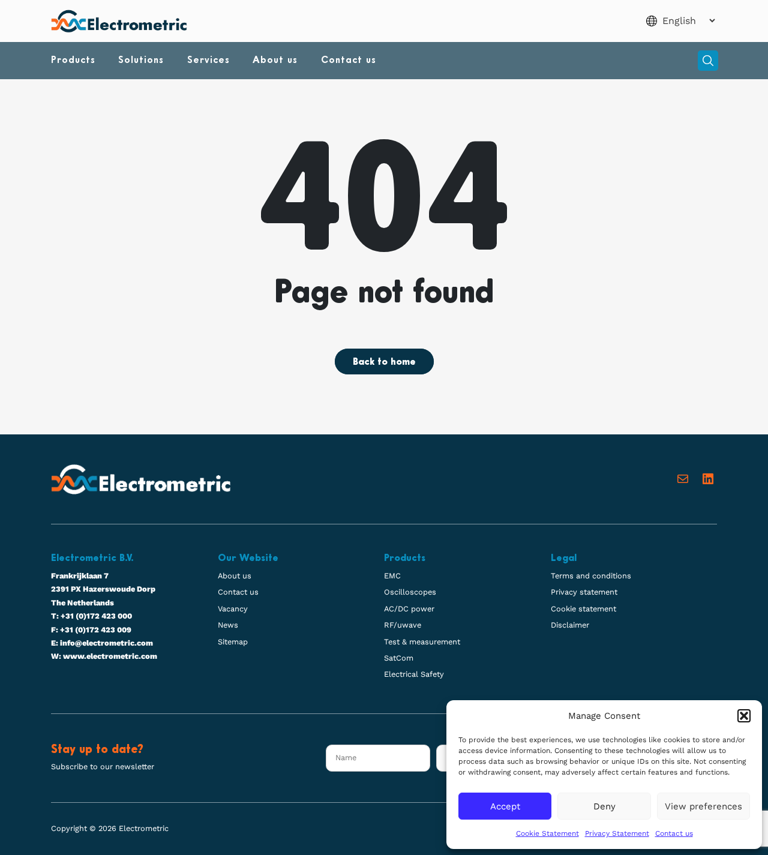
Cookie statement (583, 608)
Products (73, 60)
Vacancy (233, 608)
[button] (744, 716)
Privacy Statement (617, 833)
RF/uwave (402, 624)
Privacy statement (584, 591)
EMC (392, 575)
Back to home (384, 362)
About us (275, 60)
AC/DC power (409, 608)
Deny (604, 806)
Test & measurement (422, 641)
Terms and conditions (591, 575)
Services (208, 60)
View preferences (703, 806)
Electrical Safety (414, 674)
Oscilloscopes (410, 591)
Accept (505, 806)
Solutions (141, 60)
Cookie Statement (547, 833)
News (228, 624)
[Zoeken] (708, 60)
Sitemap (233, 641)
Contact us (674, 833)
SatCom (398, 657)
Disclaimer (570, 624)
